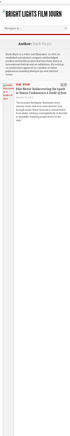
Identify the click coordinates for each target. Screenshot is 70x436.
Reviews (26, 84)
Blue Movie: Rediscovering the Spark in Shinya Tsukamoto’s (41, 91)
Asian (18, 84)
